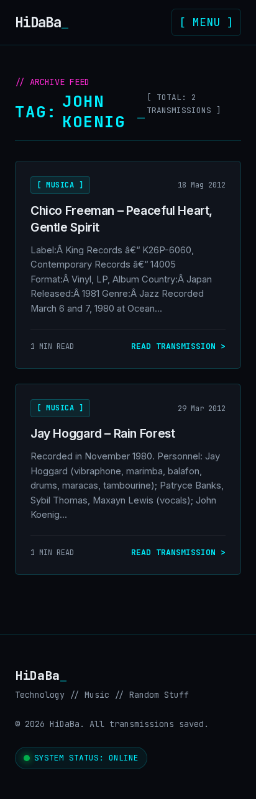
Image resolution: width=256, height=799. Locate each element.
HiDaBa (41, 22)
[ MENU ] (206, 22)
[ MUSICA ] (60, 185)
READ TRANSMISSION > (178, 346)
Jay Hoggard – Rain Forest (102, 433)
